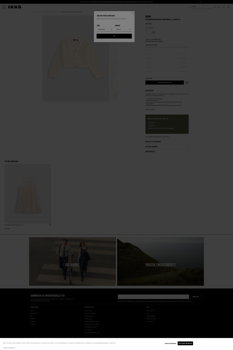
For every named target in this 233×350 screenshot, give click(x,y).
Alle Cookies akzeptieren (185, 343)
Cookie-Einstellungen (170, 343)
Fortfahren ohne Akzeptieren (9, 347)
